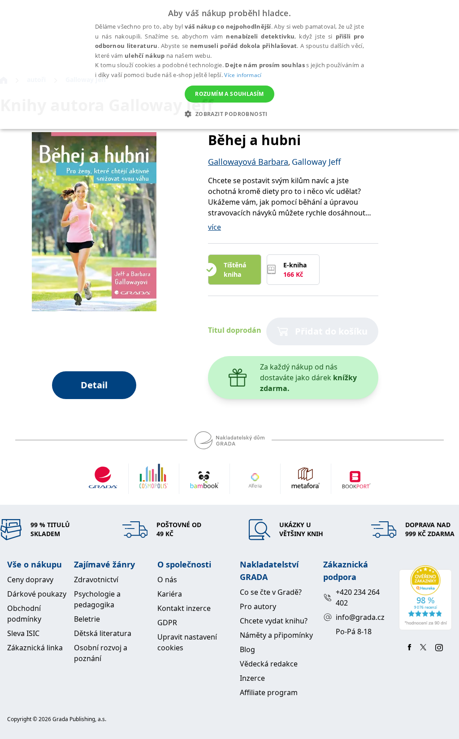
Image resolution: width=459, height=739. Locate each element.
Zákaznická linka (35, 648)
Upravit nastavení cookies (187, 642)
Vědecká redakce (269, 664)
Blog (247, 649)
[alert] (229, 64)
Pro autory (258, 606)
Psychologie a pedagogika (97, 599)
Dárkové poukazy (36, 594)
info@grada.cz (360, 617)
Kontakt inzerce (184, 608)
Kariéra (169, 594)
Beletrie (87, 619)
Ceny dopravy (30, 579)
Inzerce (252, 678)
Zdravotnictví (96, 579)
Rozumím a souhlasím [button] (229, 94)
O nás (167, 579)
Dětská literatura (102, 633)
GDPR (167, 622)
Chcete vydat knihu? (273, 621)
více (214, 227)
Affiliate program (269, 692)
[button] (229, 113)
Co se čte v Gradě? (271, 592)
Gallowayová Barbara (248, 161)
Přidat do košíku (331, 331)
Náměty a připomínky (276, 635)
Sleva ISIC (23, 633)
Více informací (242, 75)
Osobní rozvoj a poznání (100, 653)
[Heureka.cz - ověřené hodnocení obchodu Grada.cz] (425, 597)
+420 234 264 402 (358, 597)
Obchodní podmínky (24, 613)
